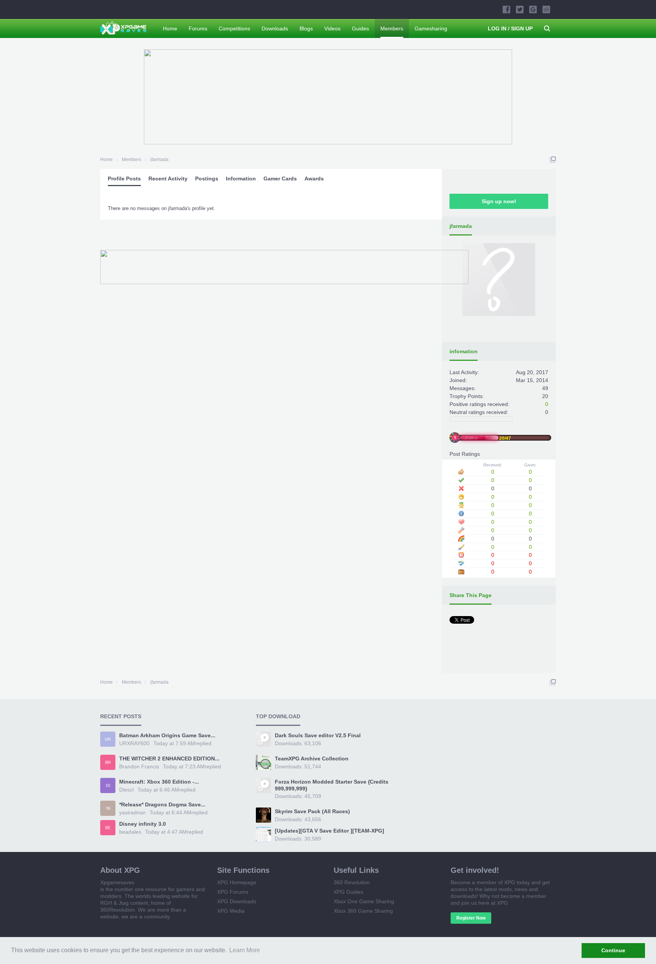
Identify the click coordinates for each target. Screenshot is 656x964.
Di (108, 785)
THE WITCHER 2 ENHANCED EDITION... (169, 758)
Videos (332, 28)
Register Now (471, 918)
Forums (198, 28)
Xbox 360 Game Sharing (363, 911)
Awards (314, 178)
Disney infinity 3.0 (142, 824)
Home (170, 28)
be (107, 827)
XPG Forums (232, 892)
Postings (206, 178)
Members (391, 28)
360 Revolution (352, 882)
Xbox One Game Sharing (364, 901)
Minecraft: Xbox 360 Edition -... (159, 782)
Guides (360, 28)
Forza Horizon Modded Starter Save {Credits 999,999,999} (331, 785)
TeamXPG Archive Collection (311, 758)
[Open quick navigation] (553, 159)
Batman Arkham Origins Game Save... (167, 735)
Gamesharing (431, 28)
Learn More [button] (244, 950)
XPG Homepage (236, 882)
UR (108, 739)
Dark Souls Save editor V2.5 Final (318, 735)
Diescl (126, 790)
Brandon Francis (139, 766)
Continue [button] (613, 950)
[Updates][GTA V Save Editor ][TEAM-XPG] (329, 831)
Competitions (234, 28)
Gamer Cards (280, 178)
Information (241, 178)
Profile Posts (124, 178)
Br (108, 762)
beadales (130, 832)
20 (545, 396)
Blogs (306, 28)
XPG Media (230, 911)
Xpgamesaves (117, 882)
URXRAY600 (134, 743)
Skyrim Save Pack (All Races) (312, 811)
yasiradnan (132, 812)
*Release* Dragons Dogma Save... (162, 804)
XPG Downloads (236, 901)
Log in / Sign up (510, 28)
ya (108, 808)
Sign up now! (499, 201)
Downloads (275, 28)
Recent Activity (168, 178)
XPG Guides (348, 892)
